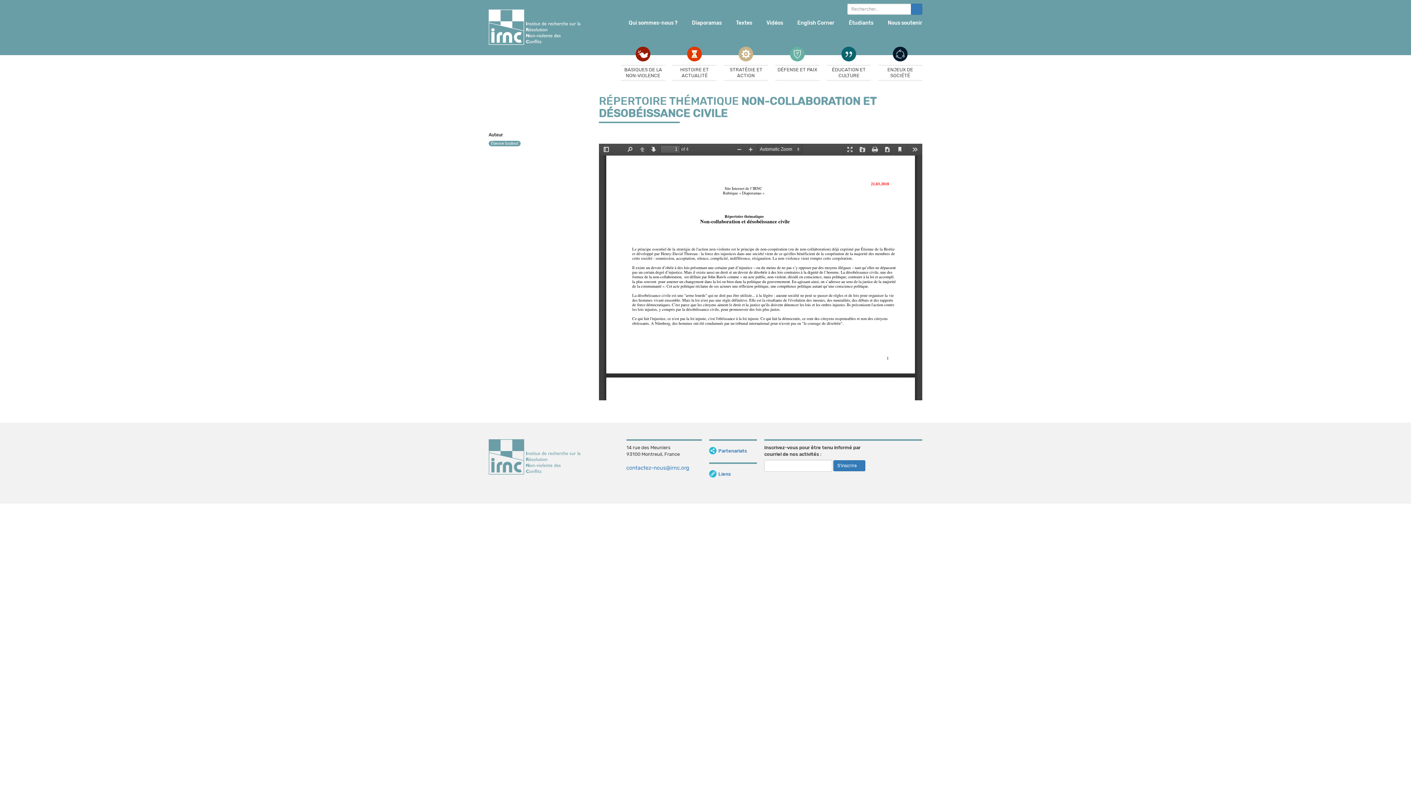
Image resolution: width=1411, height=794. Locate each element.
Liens (724, 474)
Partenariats (732, 451)
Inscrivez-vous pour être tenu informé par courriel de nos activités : (812, 451)
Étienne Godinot (504, 144)
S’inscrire (847, 465)
